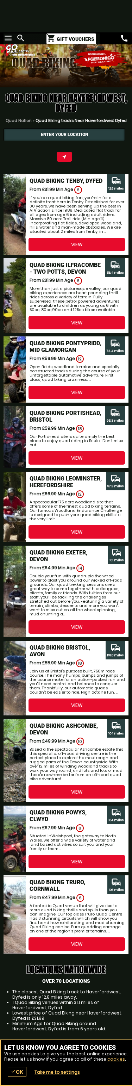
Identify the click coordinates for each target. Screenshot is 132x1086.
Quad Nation (19, 120)
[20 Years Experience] (100, 59)
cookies (116, 1059)
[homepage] (33, 49)
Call (124, 38)
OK (17, 1072)
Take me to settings (57, 1072)
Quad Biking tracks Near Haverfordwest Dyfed (81, 120)
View (77, 244)
